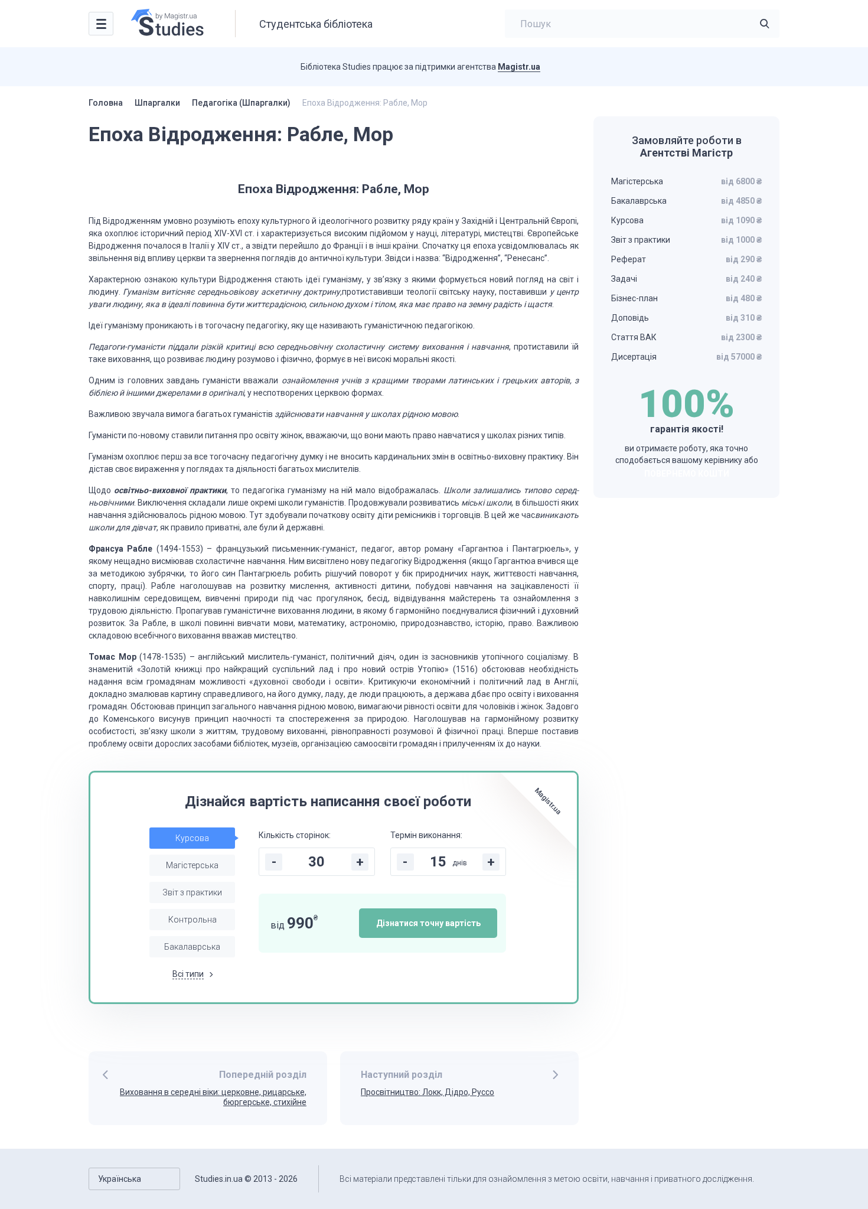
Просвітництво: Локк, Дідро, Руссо (427, 1092)
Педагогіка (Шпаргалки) (241, 102)
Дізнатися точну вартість (428, 923)
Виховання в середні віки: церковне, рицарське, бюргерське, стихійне (213, 1097)
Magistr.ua (519, 66)
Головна (106, 102)
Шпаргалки (157, 102)
